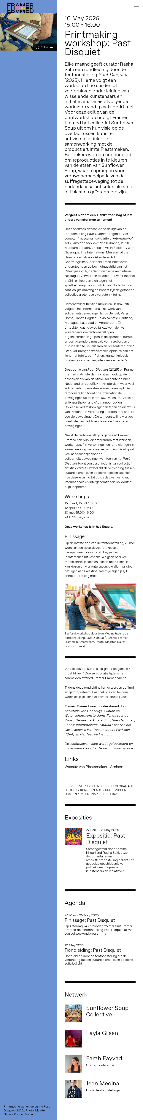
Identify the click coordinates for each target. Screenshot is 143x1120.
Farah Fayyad (104, 552)
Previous (5, 32)
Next (51, 32)
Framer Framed (20, 8)
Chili (108, 786)
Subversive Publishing (83, 786)
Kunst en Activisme (96, 790)
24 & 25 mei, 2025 (78, 517)
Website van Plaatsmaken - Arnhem (94, 766)
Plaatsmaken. (124, 748)
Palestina (88, 794)
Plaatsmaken (74, 557)
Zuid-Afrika (108, 794)
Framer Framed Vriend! (110, 678)
